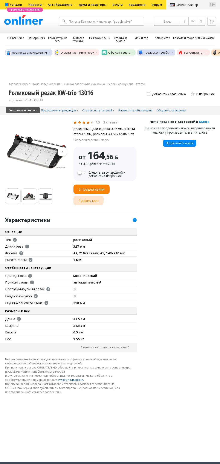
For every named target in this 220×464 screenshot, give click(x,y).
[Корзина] (211, 21)
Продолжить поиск (180, 143)
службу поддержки (70, 380)
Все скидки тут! (194, 52)
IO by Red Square (119, 52)
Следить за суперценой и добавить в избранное (107, 174)
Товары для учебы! (157, 52)
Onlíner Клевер (187, 5)
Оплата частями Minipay (77, 52)
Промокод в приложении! (29, 52)
